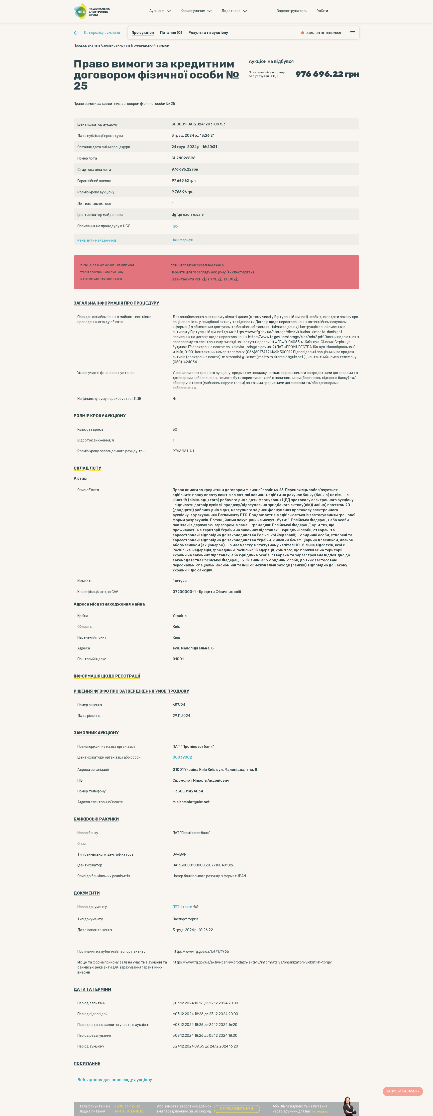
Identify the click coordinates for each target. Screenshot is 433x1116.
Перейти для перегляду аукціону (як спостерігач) (212, 272)
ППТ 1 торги (182, 907)
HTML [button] (212, 279)
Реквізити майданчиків (96, 240)
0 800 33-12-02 (127, 1106)
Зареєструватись (292, 11)
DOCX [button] (228, 279)
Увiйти (322, 11)
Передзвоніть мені (237, 1109)
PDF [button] (198, 279)
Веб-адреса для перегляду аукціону (114, 1079)
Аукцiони (156, 11)
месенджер (320, 1111)
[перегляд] (195, 907)
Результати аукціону (208, 33)
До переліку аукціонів (102, 33)
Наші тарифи (182, 240)
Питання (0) (171, 33)
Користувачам (193, 11)
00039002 (182, 757)
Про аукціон (143, 33)
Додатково (231, 11)
